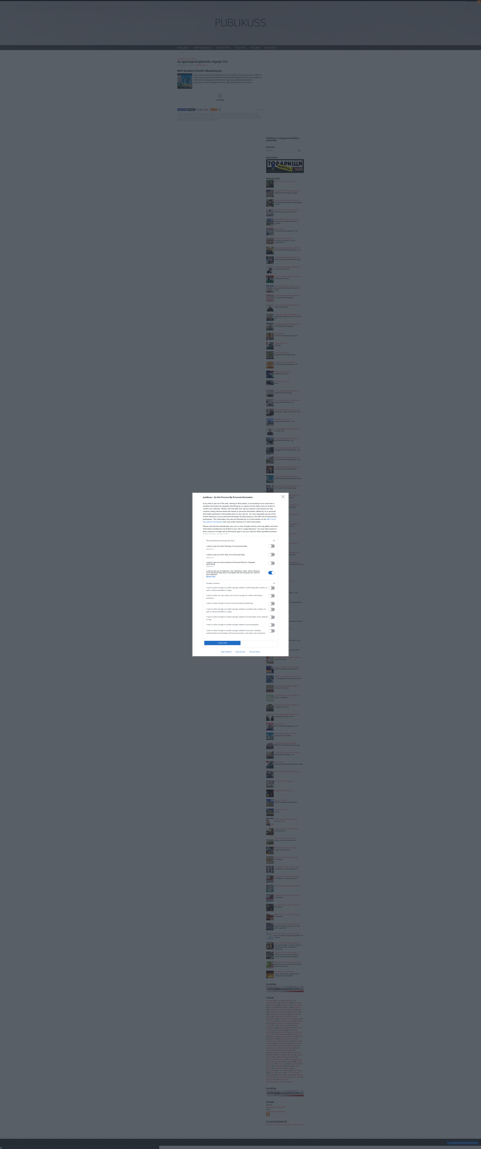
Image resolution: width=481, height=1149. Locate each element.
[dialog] (240, 574)
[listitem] (240, 540)
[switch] (271, 546)
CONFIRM (222, 643)
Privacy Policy (254, 652)
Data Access (240, 652)
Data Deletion (226, 652)
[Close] (283, 497)
